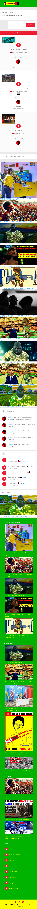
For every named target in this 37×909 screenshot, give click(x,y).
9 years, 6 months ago (18, 149)
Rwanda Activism (13, 866)
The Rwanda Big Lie (13, 477)
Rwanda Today (23, 52)
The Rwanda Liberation (20, 444)
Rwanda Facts (13, 871)
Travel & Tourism (13, 888)
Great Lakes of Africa (14, 854)
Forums (11, 12)
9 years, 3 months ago (18, 108)
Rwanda (6, 12)
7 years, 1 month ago (18, 68)
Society (11, 883)
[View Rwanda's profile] (18, 64)
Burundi (23, 133)
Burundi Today (18, 130)
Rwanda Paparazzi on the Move (18, 49)
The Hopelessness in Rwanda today (18, 88)
